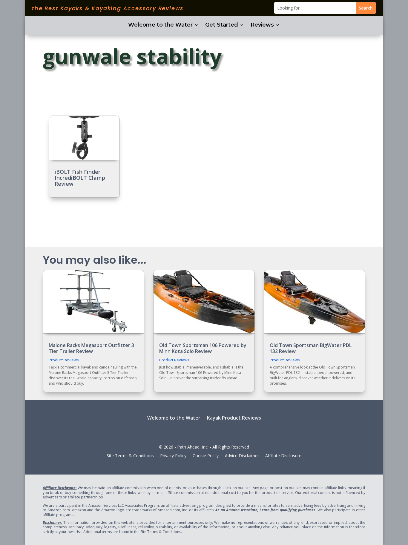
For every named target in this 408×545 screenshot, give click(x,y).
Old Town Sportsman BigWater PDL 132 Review (311, 348)
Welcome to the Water (160, 25)
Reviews (262, 25)
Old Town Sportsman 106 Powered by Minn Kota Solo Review (202, 348)
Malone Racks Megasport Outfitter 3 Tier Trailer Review (91, 348)
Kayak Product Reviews (234, 417)
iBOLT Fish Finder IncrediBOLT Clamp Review (80, 177)
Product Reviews (64, 360)
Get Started (221, 25)
